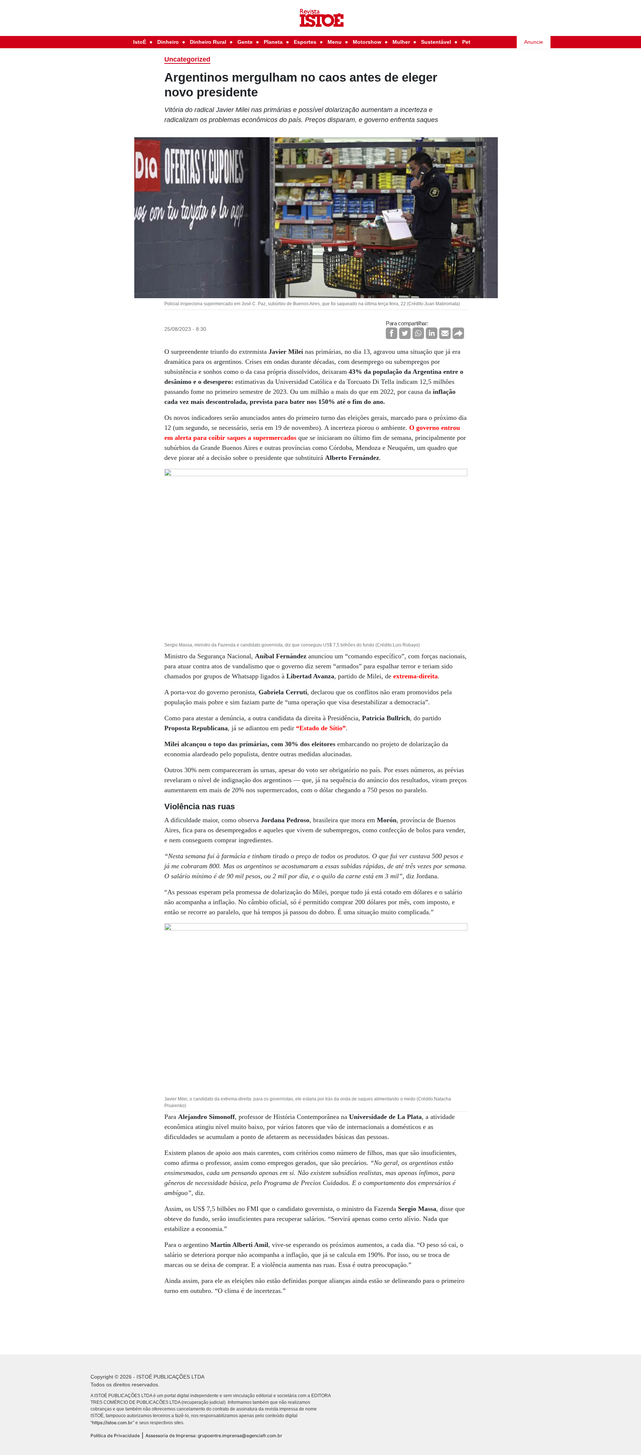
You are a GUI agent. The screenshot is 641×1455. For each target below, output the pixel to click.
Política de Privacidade (115, 1435)
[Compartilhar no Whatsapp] (418, 333)
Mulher (401, 42)
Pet (466, 42)
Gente (245, 42)
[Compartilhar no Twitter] (405, 333)
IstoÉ (139, 42)
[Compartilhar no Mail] (445, 333)
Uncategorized (187, 59)
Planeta (273, 42)
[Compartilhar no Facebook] (391, 333)
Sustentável (436, 42)
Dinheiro (168, 42)
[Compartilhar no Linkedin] (431, 333)
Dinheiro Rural (208, 42)
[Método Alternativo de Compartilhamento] (458, 333)
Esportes (305, 42)
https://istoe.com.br (112, 1422)
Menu (335, 42)
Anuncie (533, 42)
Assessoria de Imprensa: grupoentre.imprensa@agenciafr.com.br (213, 1435)
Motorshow (367, 42)
